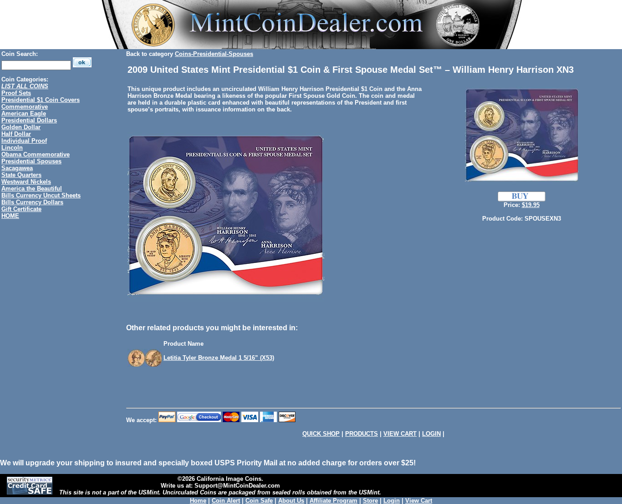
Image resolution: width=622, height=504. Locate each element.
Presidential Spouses (31, 161)
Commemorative (24, 106)
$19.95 (531, 205)
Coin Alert (226, 500)
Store (370, 500)
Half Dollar (16, 134)
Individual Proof (24, 140)
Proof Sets (16, 93)
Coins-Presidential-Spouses (214, 53)
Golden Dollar (21, 127)
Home (198, 500)
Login (391, 500)
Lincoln (12, 147)
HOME (10, 215)
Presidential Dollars (29, 120)
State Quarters (21, 174)
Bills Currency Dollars (32, 202)
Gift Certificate (21, 209)
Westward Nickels (26, 181)
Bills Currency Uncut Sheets (41, 195)
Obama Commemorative (35, 154)
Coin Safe (259, 500)
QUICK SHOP (321, 433)
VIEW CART (400, 433)
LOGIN (431, 433)
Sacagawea (17, 168)
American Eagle (23, 113)
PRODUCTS (361, 433)
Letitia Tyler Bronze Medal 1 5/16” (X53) (218, 357)
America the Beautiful (31, 188)
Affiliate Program (333, 500)
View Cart (418, 500)
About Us (291, 500)
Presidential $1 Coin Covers (40, 99)
